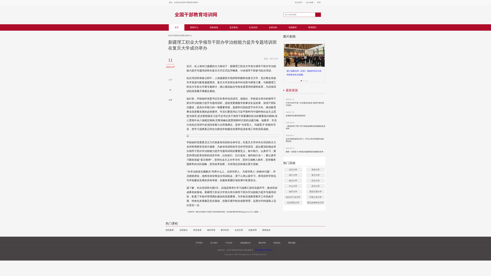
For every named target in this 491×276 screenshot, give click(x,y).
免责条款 (277, 243)
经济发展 (197, 230)
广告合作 (228, 243)
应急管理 (252, 230)
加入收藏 (309, 2)
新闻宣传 (266, 230)
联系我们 (312, 27)
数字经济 (225, 230)
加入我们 (214, 243)
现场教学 (293, 27)
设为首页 (298, 2)
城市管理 (211, 230)
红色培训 (253, 27)
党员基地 (234, 27)
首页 (177, 27)
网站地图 (291, 243)
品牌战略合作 (245, 243)
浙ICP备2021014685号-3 (264, 250)
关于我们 (199, 243)
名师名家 (273, 27)
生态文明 (239, 230)
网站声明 (262, 243)
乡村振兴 (183, 230)
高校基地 (214, 27)
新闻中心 (194, 27)
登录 (319, 2)
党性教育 (170, 230)
